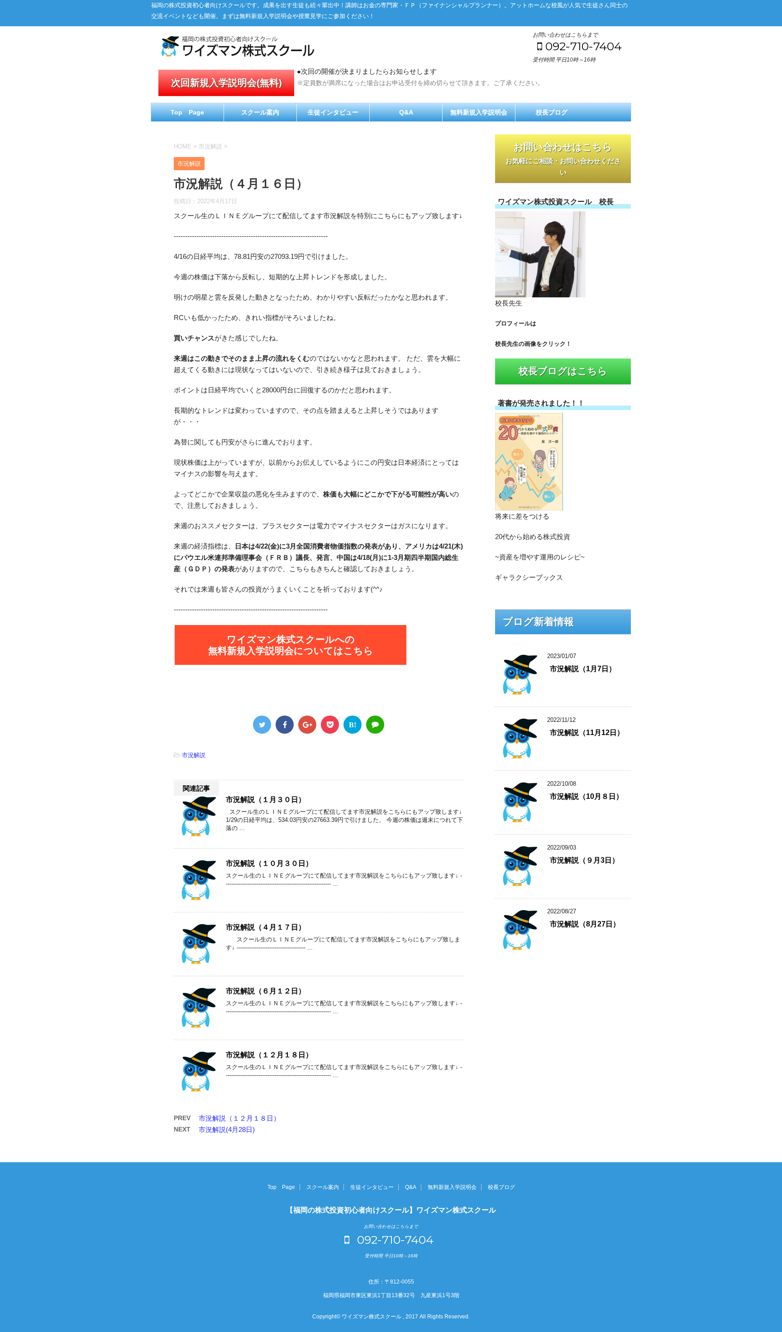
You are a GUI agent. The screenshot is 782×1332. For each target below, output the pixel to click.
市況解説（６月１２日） (265, 991)
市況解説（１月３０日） (265, 799)
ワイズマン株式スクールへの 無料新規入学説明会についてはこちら (290, 645)
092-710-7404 (583, 46)
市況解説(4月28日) (227, 1129)
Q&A (406, 112)
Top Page (187, 112)
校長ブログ (551, 112)
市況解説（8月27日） (585, 924)
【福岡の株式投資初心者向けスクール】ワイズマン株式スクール (391, 1210)
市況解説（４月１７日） (265, 927)
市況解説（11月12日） (587, 732)
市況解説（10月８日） (586, 796)
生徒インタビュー (333, 112)
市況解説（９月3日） (584, 860)
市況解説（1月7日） (583, 669)
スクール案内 (260, 112)
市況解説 (193, 755)
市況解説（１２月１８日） (269, 1055)
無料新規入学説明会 (478, 112)
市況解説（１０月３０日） (269, 863)
